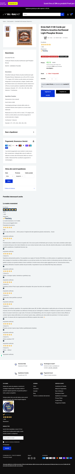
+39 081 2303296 (52, 368)
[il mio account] (68, 14)
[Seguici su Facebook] (29, 458)
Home (4, 21)
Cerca (34, 386)
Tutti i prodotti (10, 21)
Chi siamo (35, 388)
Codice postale (29, 173)
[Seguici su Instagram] (34, 458)
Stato (6, 173)
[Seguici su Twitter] (32, 458)
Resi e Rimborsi (59, 391)
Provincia (17, 173)
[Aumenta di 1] (55, 79)
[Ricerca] (62, 14)
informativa (7, 444)
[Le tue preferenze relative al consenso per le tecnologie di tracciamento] (1, 355)
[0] (71, 14)
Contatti (35, 391)
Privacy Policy (58, 398)
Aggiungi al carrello (48, 93)
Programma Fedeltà (60, 403)
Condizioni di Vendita (60, 386)
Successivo (12, 225)
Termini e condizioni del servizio (41, 396)
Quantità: (43, 78)
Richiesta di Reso (59, 393)
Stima (8, 181)
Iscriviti (7, 448)
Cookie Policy (58, 400)
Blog (34, 393)
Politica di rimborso (10, 188)
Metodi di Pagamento (60, 388)
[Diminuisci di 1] (48, 79)
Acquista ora (63, 91)
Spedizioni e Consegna (61, 396)
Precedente (6, 225)
